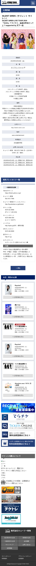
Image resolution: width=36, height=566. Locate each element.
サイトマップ (9, 544)
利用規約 (4, 558)
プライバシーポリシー (25, 556)
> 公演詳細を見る (18, 297)
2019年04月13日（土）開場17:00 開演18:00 (18, 160)
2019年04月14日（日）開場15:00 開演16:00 (18, 162)
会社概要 (26, 541)
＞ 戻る (18, 268)
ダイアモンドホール (17, 67)
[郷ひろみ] (8, 313)
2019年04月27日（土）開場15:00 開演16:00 (18, 165)
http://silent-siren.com (18, 127)
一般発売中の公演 (9, 541)
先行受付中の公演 (9, 537)
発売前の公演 (26, 537)
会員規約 (21, 558)
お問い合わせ (26, 544)
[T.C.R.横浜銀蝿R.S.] (8, 328)
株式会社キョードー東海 (21, 531)
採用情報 (9, 548)
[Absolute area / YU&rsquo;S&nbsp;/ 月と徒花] (8, 391)
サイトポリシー (6, 556)
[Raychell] (8, 293)
